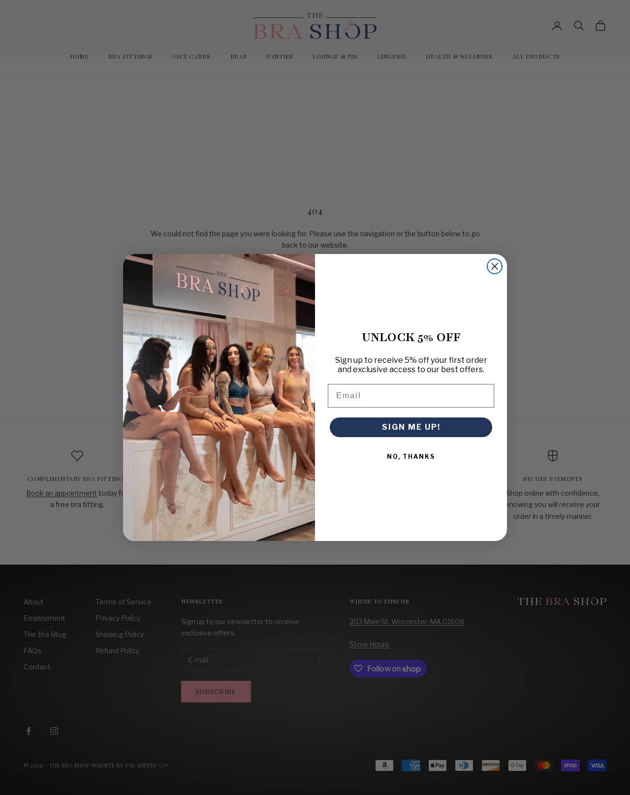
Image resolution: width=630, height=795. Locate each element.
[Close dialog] (494, 266)
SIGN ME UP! (411, 427)
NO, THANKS (411, 456)
